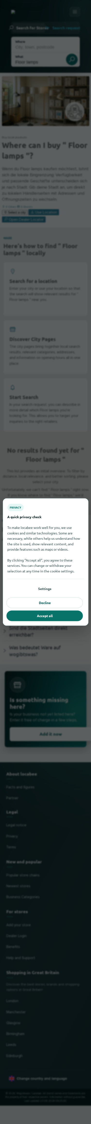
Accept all (45, 616)
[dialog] (45, 562)
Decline (45, 602)
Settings (44, 588)
